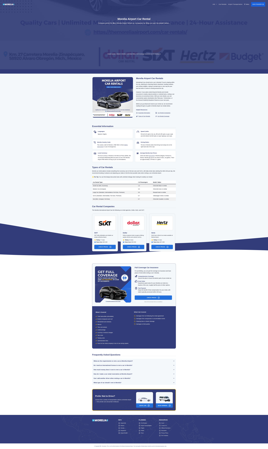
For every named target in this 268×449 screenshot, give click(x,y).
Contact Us (164, 425)
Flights (142, 428)
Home (162, 423)
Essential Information (144, 113)
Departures (123, 430)
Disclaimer (164, 430)
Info (214, 4)
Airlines (122, 425)
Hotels (142, 430)
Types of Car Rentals (144, 116)
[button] (246, 4)
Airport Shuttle (124, 433)
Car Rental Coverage (163, 116)
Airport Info (123, 423)
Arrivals (122, 428)
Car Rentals (222, 4)
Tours (142, 433)
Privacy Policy (164, 433)
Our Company (164, 435)
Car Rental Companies (164, 113)
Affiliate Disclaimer (166, 428)
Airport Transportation (235, 4)
